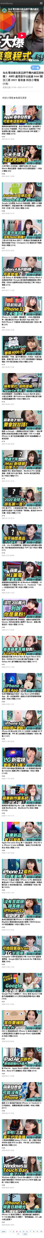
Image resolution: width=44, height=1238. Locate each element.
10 (41, 1231)
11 (18, 1233)
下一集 (35, 67)
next (25, 1233)
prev (3, 1231)
